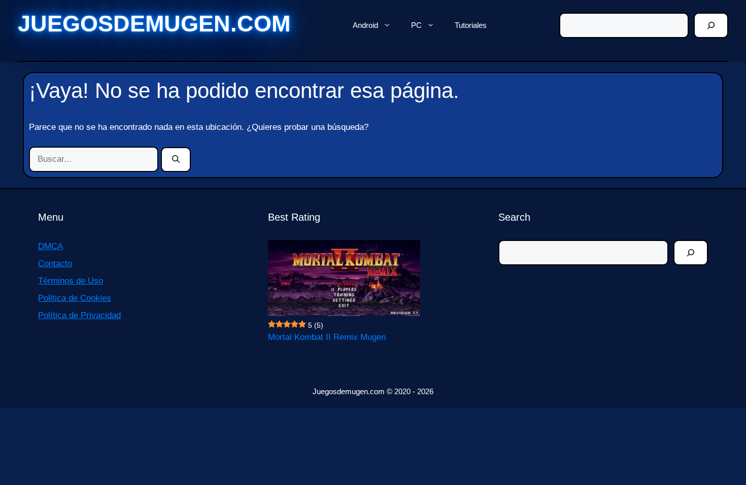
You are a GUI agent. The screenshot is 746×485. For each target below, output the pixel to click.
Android (365, 25)
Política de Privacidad (79, 315)
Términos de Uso (70, 281)
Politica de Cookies (74, 298)
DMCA (50, 246)
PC (416, 25)
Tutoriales (471, 25)
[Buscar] (711, 25)
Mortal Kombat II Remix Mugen (327, 337)
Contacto (55, 263)
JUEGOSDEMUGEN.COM (154, 24)
